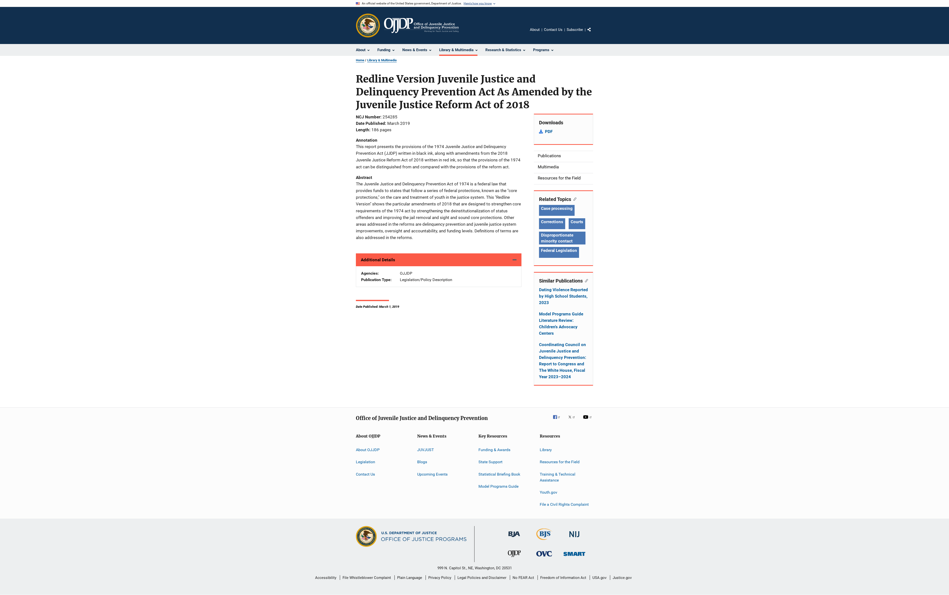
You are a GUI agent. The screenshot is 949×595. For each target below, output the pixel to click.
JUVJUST (425, 449)
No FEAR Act (523, 577)
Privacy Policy (439, 577)
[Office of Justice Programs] (368, 25)
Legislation (365, 462)
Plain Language (409, 577)
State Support (490, 462)
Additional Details (378, 259)
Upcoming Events (432, 474)
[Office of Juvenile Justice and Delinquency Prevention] (514, 558)
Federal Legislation (559, 250)
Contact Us (553, 29)
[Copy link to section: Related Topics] (573, 198)
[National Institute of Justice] (574, 538)
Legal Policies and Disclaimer (481, 577)
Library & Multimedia (382, 60)
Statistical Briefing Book (499, 474)
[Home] (421, 25)
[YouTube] (588, 420)
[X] (573, 420)
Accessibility (325, 577)
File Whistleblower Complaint (367, 577)
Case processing (557, 208)
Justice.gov (622, 577)
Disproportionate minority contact (557, 238)
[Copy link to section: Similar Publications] (585, 280)
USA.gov (599, 577)
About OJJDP (368, 449)
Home (360, 60)
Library (546, 449)
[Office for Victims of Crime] (544, 557)
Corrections (552, 221)
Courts (577, 221)
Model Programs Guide (498, 486)
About (535, 29)
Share (593, 33)
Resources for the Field (560, 462)
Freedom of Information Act (563, 577)
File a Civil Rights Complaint (564, 504)
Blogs (422, 462)
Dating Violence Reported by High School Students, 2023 (563, 296)
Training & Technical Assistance (557, 477)
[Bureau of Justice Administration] (514, 538)
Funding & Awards (494, 449)
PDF (549, 131)
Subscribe (575, 29)
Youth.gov (548, 492)
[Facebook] (558, 420)
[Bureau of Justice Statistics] (544, 541)
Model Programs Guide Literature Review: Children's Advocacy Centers (561, 323)
